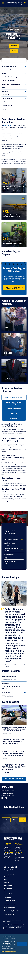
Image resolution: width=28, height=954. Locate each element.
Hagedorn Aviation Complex (10, 77)
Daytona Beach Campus (8, 676)
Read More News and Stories (14, 779)
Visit (15, 820)
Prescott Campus (8, 852)
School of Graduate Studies (10, 562)
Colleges (5, 9)
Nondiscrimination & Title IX (17, 924)
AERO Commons (8, 885)
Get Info (14, 46)
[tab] (14, 397)
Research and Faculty (8, 70)
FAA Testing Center (7, 696)
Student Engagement (8, 80)
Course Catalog (8, 888)
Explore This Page (13, 60)
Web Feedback (10, 927)
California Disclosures (9, 914)
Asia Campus (18, 852)
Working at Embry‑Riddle (10, 910)
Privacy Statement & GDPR (11, 926)
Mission (3, 87)
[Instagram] (6, 798)
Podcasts (6, 891)
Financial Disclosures (9, 904)
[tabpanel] (14, 464)
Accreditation (7, 897)
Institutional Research (9, 907)
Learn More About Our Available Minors (13, 288)
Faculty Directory (8, 877)
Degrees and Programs (8, 66)
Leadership (4, 91)
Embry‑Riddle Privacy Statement (8, 951)
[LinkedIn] (2, 798)
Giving (5, 882)
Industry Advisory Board (8, 680)
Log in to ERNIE (9, 870)
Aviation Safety (9, 554)
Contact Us (4, 109)
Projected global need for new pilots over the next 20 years (12, 213)
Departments (5, 95)
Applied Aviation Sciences (9, 544)
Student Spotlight (7, 98)
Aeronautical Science (11, 539)
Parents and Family (9, 874)
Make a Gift (5, 683)
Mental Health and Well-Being (10, 84)
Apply (14, 50)
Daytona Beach (7, 125)
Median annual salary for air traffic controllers (13, 185)
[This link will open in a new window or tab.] (5, 867)
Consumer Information (9, 900)
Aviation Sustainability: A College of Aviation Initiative (11, 688)
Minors (3, 73)
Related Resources (7, 102)
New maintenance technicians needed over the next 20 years (12, 240)
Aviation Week (5, 692)
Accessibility (6, 924)
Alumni (6, 879)
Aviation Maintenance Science (11, 549)
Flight (6, 557)
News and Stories (6, 105)
